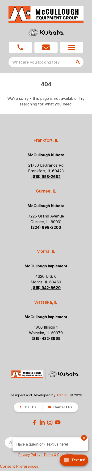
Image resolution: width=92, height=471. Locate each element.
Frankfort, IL (46, 140)
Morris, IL (46, 251)
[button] (20, 47)
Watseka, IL (46, 302)
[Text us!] (74, 461)
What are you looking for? (36, 62)
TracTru (62, 395)
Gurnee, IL (46, 191)
